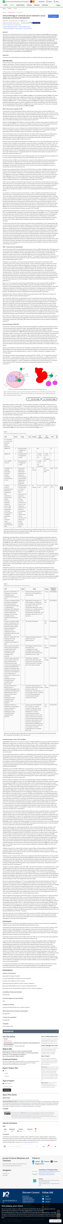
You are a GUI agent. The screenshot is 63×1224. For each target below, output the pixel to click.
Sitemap (5, 1175)
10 (26, 20)
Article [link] (15, 8)
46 (54, 801)
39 (33, 755)
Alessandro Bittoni (7, 23)
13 (37, 119)
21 (37, 204)
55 (22, 880)
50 (7, 837)
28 (8, 282)
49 (26, 819)
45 (11, 796)
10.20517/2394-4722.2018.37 (10, 26)
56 (40, 900)
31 (8, 363)
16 (21, 153)
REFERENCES (8, 1031)
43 (7, 784)
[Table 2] (22, 579)
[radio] (20, 1070)
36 (52, 545)
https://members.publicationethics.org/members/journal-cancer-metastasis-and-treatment (49, 1172)
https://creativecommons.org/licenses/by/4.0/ (30, 1113)
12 (43, 103)
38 (14, 572)
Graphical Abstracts (28, 1201)
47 (23, 808)
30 (28, 336)
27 (56, 263)
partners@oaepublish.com (10, 1201)
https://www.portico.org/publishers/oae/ (49, 1184)
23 (15, 243)
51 (10, 845)
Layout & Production (28, 1199)
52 (5, 853)
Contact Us (6, 1173)
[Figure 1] (54, 358)
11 (17, 100)
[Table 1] (41, 427)
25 (32, 255)
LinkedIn (37, 1161)
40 (45, 757)
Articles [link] (10, 8)
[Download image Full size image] (31, 378)
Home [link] (4, 8)
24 (16, 243)
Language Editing (27, 1198)
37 (35, 569)
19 (25, 172)
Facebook (47, 1161)
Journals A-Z (25, 1196)
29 (8, 320)
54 (38, 871)
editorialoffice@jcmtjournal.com (12, 1165)
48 (30, 814)
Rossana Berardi (25, 23)
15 (30, 138)
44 (42, 784)
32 (9, 363)
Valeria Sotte (16, 23)
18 (16, 172)
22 (49, 212)
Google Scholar (39, 1164)
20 (39, 199)
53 (21, 864)
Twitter (55, 1161)
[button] (53, 16)
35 (54, 425)
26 (22, 259)
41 (27, 770)
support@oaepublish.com (30, 1142)
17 (43, 157)
